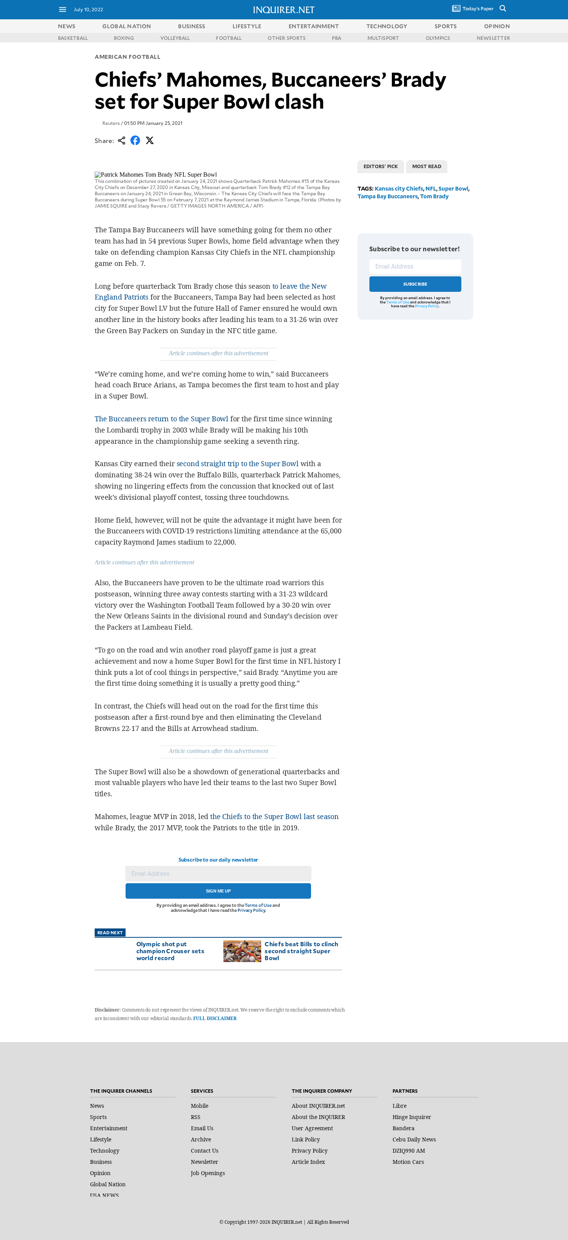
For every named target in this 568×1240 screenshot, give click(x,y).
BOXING (124, 38)
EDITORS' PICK (381, 166)
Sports (98, 1117)
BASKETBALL (73, 38)
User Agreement (312, 1128)
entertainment (314, 26)
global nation (126, 26)
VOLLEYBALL (175, 38)
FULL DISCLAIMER (214, 1018)
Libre (399, 1105)
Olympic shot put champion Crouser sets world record (170, 951)
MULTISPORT (383, 38)
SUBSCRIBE (415, 284)
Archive (201, 1139)
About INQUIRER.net (318, 1105)
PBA (336, 38)
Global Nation (108, 1184)
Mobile (199, 1105)
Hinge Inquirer (412, 1117)
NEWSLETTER (493, 38)
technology (387, 26)
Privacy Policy (251, 910)
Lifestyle (100, 1139)
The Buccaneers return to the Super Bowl (161, 418)
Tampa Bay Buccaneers (387, 196)
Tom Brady (434, 196)
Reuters (111, 123)
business (191, 26)
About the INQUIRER (318, 1117)
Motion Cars (408, 1161)
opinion (497, 26)
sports (446, 26)
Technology (104, 1150)
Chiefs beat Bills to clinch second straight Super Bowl (301, 951)
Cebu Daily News (414, 1139)
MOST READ (426, 166)
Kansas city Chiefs (399, 188)
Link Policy (306, 1139)
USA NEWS (104, 1195)
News (66, 26)
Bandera (404, 1128)
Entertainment (109, 1128)
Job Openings (208, 1173)
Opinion (100, 1173)
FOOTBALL (228, 38)
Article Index (308, 1161)
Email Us (202, 1128)
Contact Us (204, 1150)
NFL (430, 188)
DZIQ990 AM (409, 1150)
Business (101, 1161)
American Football (128, 56)
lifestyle (247, 26)
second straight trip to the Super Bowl (238, 463)
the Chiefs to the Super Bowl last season (274, 816)
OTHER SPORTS (287, 38)
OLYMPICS (438, 38)
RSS (196, 1117)
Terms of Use (258, 905)
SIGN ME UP (218, 891)
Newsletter (204, 1161)
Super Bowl (453, 188)
